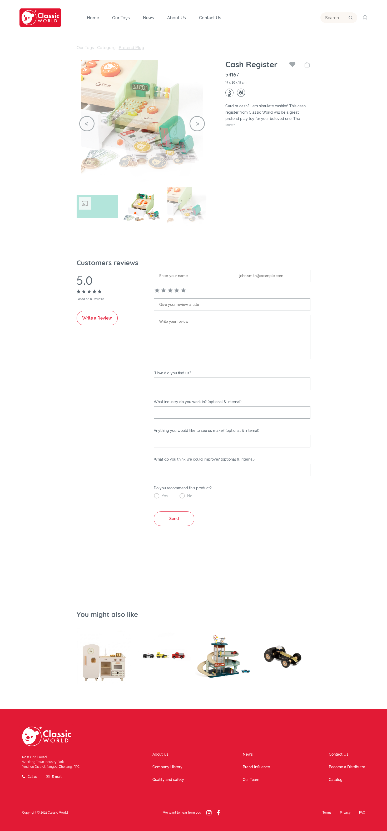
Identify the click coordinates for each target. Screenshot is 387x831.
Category (106, 47)
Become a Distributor (347, 767)
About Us (160, 754)
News (248, 754)
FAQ (362, 812)
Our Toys (85, 47)
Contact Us (338, 754)
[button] (87, 123)
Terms (326, 812)
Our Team (251, 779)
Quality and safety (168, 779)
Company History (167, 767)
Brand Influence (256, 767)
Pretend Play (131, 47)
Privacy (345, 812)
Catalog (336, 779)
